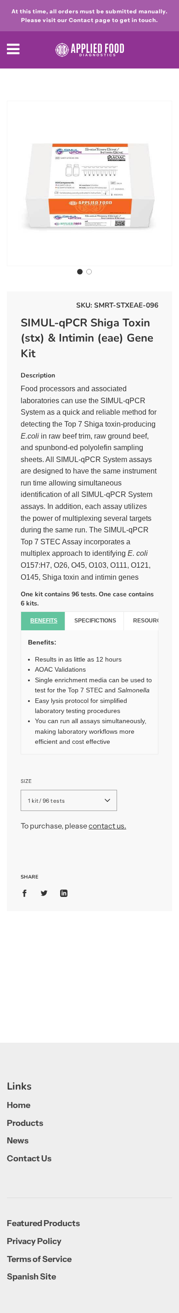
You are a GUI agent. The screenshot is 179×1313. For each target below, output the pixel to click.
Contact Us (29, 1158)
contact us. (107, 825)
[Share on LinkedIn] (64, 892)
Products (25, 1123)
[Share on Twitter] (44, 892)
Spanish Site (31, 1277)
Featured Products (43, 1223)
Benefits (43, 620)
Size (26, 781)
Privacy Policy (34, 1241)
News (17, 1141)
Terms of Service (39, 1259)
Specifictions (95, 620)
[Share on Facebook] (27, 892)
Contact (81, 20)
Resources (150, 620)
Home (18, 1105)
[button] (80, 271)
